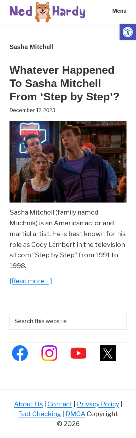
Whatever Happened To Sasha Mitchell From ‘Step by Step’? (64, 83)
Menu (119, 11)
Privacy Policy (98, 404)
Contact (59, 404)
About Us (28, 404)
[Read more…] (30, 281)
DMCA (75, 414)
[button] (128, 32)
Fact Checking (39, 414)
